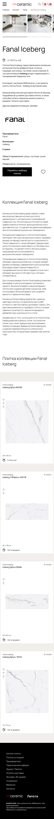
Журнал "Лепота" (14, 769)
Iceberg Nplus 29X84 (12, 567)
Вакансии (10, 784)
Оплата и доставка (15, 773)
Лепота (32, 796)
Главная (6, 10)
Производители (13, 761)
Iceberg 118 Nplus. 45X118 (14, 477)
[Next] (50, 24)
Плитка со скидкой (15, 757)
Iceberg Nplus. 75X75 (12, 657)
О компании (11, 780)
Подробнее (27, 422)
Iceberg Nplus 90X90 (12, 387)
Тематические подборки (17, 765)
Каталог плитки (13, 753)
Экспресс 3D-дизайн (16, 777)
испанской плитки (11, 68)
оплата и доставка (20, 101)
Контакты (10, 788)
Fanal (25, 10)
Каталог (16, 10)
